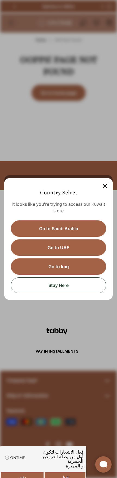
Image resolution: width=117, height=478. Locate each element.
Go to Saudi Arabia (58, 228)
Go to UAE (58, 247)
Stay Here (58, 285)
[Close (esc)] (105, 186)
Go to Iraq (58, 266)
